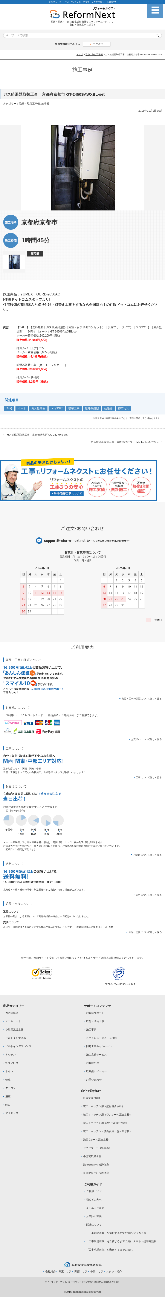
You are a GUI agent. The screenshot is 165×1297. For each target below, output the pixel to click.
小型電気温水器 (14, 1029)
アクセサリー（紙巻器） (97, 1147)
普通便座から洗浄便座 (96, 1173)
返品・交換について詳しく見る (145, 932)
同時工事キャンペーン (99, 1046)
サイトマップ (51, 1282)
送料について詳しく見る (149, 894)
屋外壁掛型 (92, 408)
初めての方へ (94, 1199)
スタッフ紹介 (114, 1271)
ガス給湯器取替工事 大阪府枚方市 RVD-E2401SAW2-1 (125, 441)
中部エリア (96, 1271)
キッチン (10, 1054)
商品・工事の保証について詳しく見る (142, 698)
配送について (94, 1224)
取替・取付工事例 (94, 54)
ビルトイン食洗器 (15, 1037)
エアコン (10, 1088)
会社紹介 (50, 1271)
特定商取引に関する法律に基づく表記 (102, 1282)
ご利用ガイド (94, 1191)
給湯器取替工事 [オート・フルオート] (41, 365)
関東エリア (65, 1271)
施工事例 (91, 1029)
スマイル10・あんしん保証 (102, 1037)
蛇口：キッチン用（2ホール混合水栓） (105, 1122)
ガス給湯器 (38, 408)
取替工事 (73, 408)
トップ (79, 54)
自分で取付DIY (91, 1097)
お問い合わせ (94, 1079)
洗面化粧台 (11, 1062)
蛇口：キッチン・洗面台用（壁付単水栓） (107, 1131)
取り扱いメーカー (96, 1071)
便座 (8, 1079)
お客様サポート (95, 1012)
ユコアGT (57, 408)
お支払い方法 (94, 1216)
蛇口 (8, 1104)
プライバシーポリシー (70, 1282)
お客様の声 (92, 1062)
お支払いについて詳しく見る (146, 739)
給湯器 (45, 103)
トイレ (9, 1071)
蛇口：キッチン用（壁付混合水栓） (103, 1106)
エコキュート (13, 1021)
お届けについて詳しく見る (147, 854)
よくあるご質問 (95, 1207)
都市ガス (123, 408)
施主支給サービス (96, 1054)
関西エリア (81, 1271)
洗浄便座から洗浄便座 (96, 1164)
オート (22, 408)
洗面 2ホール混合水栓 (95, 1139)
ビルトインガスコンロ (18, 1046)
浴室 (8, 1096)
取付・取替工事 (95, 1021)
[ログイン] (96, 44)
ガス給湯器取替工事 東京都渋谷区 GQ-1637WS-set (38, 434)
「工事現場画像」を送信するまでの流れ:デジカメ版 (116, 1232)
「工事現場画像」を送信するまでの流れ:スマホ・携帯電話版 (121, 1241)
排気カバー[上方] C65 (30, 348)
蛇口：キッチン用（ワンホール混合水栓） (107, 1114)
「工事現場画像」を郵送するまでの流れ (109, 1249)
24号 (9, 408)
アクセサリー (13, 1113)
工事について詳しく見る (149, 777)
